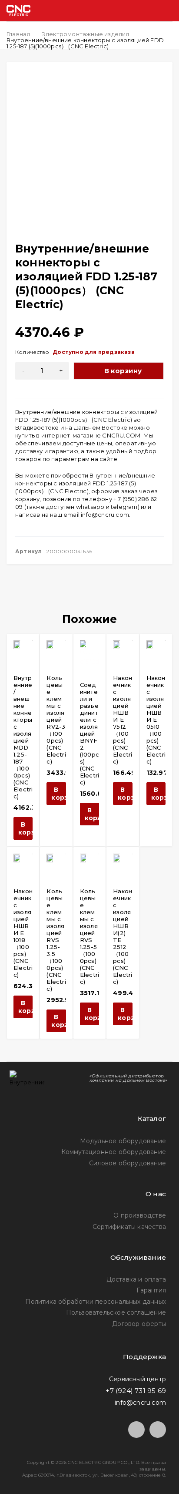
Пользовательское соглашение (116, 1312)
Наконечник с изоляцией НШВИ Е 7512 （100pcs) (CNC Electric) (122, 719)
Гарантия (151, 1290)
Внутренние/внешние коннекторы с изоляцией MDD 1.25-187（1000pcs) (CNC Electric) (23, 737)
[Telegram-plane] (136, 1429)
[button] (23, 828)
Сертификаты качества (129, 1227)
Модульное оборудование (123, 1141)
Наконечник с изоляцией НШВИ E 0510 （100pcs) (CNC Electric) (156, 719)
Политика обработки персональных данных (95, 1302)
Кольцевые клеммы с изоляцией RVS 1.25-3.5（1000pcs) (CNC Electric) (56, 940)
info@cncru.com (105, 514)
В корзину (123, 371)
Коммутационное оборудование (113, 1152)
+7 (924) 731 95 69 (136, 1390)
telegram (124, 506)
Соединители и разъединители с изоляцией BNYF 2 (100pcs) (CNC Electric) (89, 733)
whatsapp (90, 506)
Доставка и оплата (136, 1279)
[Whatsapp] (157, 1429)
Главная (18, 34)
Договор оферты (139, 1324)
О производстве (139, 1215)
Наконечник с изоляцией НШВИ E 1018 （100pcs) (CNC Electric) (23, 933)
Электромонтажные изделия (85, 34)
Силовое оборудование (127, 1163)
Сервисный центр (137, 1379)
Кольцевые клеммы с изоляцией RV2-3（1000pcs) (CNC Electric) (56, 719)
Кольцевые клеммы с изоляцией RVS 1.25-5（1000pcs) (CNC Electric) (89, 936)
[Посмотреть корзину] (131, 11)
